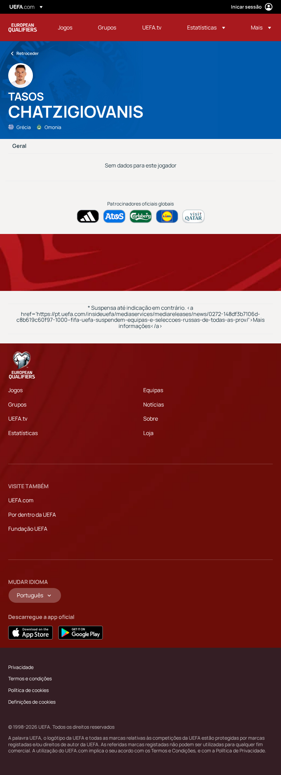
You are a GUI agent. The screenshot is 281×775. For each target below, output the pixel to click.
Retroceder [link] (27, 53)
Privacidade (21, 667)
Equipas (153, 390)
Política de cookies (28, 690)
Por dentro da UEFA (32, 514)
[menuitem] (69, 27)
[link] (65, 27)
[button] (206, 27)
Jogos (15, 390)
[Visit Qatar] (193, 216)
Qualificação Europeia (22, 27)
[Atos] (114, 216)
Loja (148, 433)
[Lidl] (167, 216)
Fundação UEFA (27, 528)
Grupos (17, 404)
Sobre (150, 418)
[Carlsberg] (141, 216)
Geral (19, 146)
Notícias (153, 404)
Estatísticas (23, 433)
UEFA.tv (17, 418)
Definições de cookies (32, 701)
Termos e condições (30, 678)
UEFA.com (21, 500)
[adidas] (88, 216)
